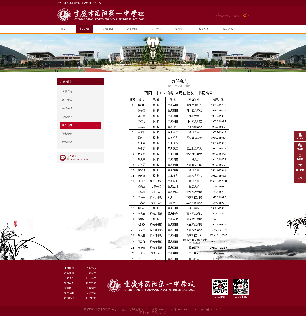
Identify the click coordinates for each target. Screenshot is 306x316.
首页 (63, 28)
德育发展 (69, 283)
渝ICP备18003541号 (211, 309)
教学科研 (69, 288)
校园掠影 (67, 142)
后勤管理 (91, 273)
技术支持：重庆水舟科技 (153, 312)
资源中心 (91, 268)
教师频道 (132, 28)
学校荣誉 (67, 133)
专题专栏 (180, 28)
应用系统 (91, 278)
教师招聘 (69, 298)
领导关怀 (67, 108)
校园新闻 (108, 28)
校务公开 (204, 28)
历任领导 (67, 125)
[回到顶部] (300, 167)
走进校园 (84, 28)
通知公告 (69, 278)
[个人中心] (300, 136)
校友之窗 (228, 28)
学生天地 (156, 28)
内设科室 (91, 298)
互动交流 (91, 293)
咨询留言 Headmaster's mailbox (78, 157)
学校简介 (67, 91)
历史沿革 (67, 99)
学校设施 (67, 116)
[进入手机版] (300, 157)
